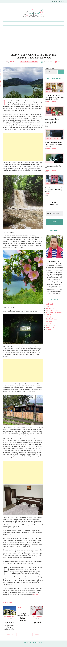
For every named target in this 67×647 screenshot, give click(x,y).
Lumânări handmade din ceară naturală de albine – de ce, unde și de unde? (54, 97)
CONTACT (57, 645)
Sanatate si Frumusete (53, 138)
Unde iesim (33, 61)
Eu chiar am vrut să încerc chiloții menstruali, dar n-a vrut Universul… (54, 144)
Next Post (37, 634)
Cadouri (48, 115)
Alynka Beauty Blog (52, 310)
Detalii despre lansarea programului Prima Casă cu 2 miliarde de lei (9, 625)
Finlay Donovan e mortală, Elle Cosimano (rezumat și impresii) (53, 189)
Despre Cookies (33, 645)
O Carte (48, 306)
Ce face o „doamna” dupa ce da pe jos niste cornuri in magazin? (23, 617)
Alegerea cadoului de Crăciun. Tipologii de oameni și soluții (52, 121)
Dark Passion (50, 304)
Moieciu (35, 594)
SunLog (48, 317)
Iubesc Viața (50, 327)
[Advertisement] (33, 37)
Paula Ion (49, 323)
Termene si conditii (46, 645)
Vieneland (49, 321)
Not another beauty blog (54, 312)
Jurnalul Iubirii (50, 325)
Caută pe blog (49, 68)
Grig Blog (49, 329)
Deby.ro (48, 315)
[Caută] (61, 72)
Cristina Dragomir (12, 61)
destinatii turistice (14, 598)
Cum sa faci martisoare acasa (36, 623)
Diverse (48, 91)
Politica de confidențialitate (17, 645)
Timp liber (24, 61)
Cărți (47, 183)
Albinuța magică (51, 308)
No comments (48, 62)
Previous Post (10, 634)
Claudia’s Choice (51, 319)
